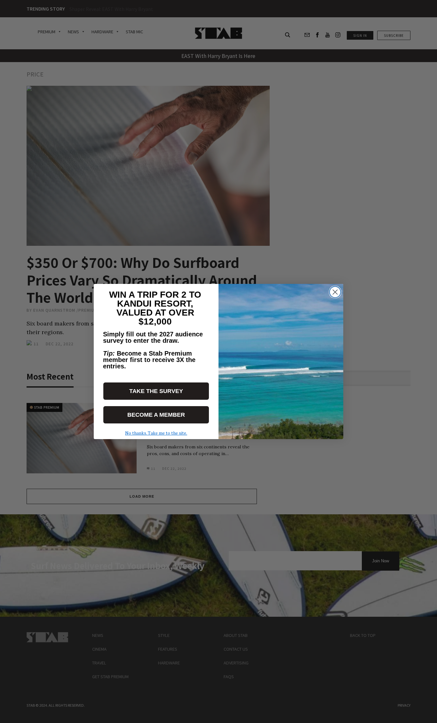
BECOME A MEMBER (156, 415)
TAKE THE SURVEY (156, 391)
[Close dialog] (335, 292)
